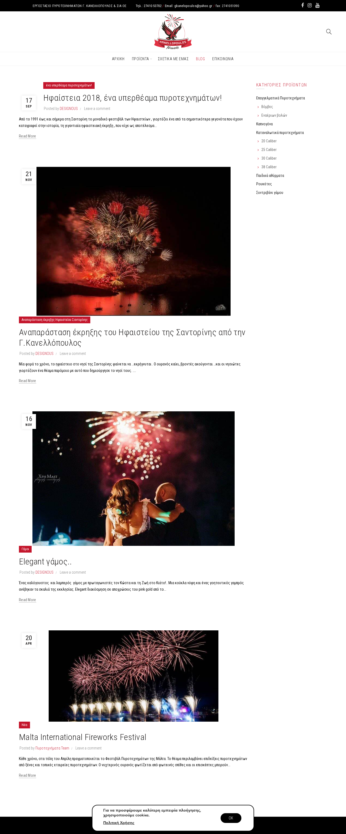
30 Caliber (269, 158)
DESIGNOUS (69, 108)
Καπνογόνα (264, 124)
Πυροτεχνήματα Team (52, 748)
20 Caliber (269, 141)
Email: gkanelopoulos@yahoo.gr (188, 6)
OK (231, 818)
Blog (200, 59)
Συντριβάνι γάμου (269, 192)
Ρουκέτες (264, 184)
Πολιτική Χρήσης (118, 822)
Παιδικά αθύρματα (270, 175)
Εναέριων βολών (274, 115)
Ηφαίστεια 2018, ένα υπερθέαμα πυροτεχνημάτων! (132, 98)
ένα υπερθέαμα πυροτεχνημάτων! (69, 85)
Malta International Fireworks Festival (82, 737)
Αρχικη (118, 59)
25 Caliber (269, 149)
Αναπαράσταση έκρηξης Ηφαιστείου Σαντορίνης (55, 320)
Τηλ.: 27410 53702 (149, 6)
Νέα (24, 725)
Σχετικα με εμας (173, 59)
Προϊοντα (140, 59)
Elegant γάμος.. (45, 561)
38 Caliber (269, 167)
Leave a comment (97, 108)
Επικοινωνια (223, 59)
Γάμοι (25, 549)
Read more (27, 136)
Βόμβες (267, 107)
